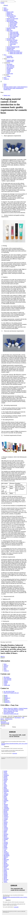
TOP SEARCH (8, 719)
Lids (11, 45)
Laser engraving (10, 65)
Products (6, 10)
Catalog (8, 76)
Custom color (10, 73)
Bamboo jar (9, 13)
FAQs (5, 77)
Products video (10, 61)
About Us (6, 9)
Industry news (10, 57)
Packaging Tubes (11, 38)
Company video (10, 60)
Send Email (3, 721)
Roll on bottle (13, 25)
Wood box (12, 17)
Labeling (9, 69)
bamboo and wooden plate (16, 53)
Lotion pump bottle (14, 33)
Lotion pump (13, 44)
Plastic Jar (9, 29)
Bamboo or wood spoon (12, 18)
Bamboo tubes (10, 14)
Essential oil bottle (11, 28)
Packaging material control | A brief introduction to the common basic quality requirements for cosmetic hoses (15, 88)
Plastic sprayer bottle (14, 34)
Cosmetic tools (10, 49)
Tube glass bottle (13, 26)
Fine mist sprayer (14, 42)
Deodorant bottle (13, 22)
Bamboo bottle (10, 12)
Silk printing (9, 64)
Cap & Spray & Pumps (12, 40)
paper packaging (10, 20)
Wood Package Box (11, 16)
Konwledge (9, 56)
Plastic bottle (10, 30)
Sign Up (3, 656)
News (5, 54)
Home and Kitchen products (13, 50)
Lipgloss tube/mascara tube (13, 46)
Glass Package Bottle (12, 21)
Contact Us (6, 79)
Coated (8, 72)
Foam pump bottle (14, 32)
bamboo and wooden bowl (16, 52)
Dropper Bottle (13, 24)
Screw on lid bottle (14, 36)
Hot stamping (10, 68)
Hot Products (18, 717)
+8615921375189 (5, 723)
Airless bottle (13, 37)
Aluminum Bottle (11, 48)
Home (5, 7)
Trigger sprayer (13, 41)
